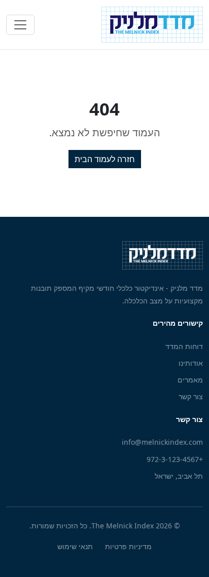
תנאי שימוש (75, 546)
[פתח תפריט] (20, 25)
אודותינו (191, 363)
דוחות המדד (184, 346)
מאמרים (190, 379)
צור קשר (191, 396)
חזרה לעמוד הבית (105, 159)
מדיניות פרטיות (128, 546)
